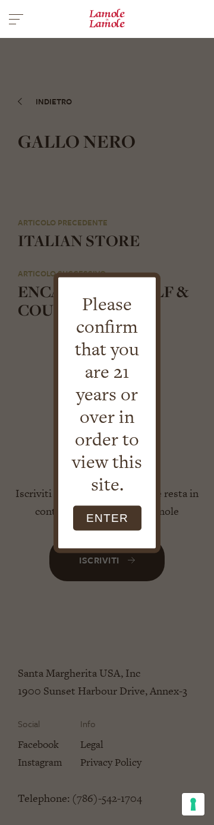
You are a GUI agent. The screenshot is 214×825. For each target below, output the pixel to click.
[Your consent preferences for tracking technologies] (193, 804)
